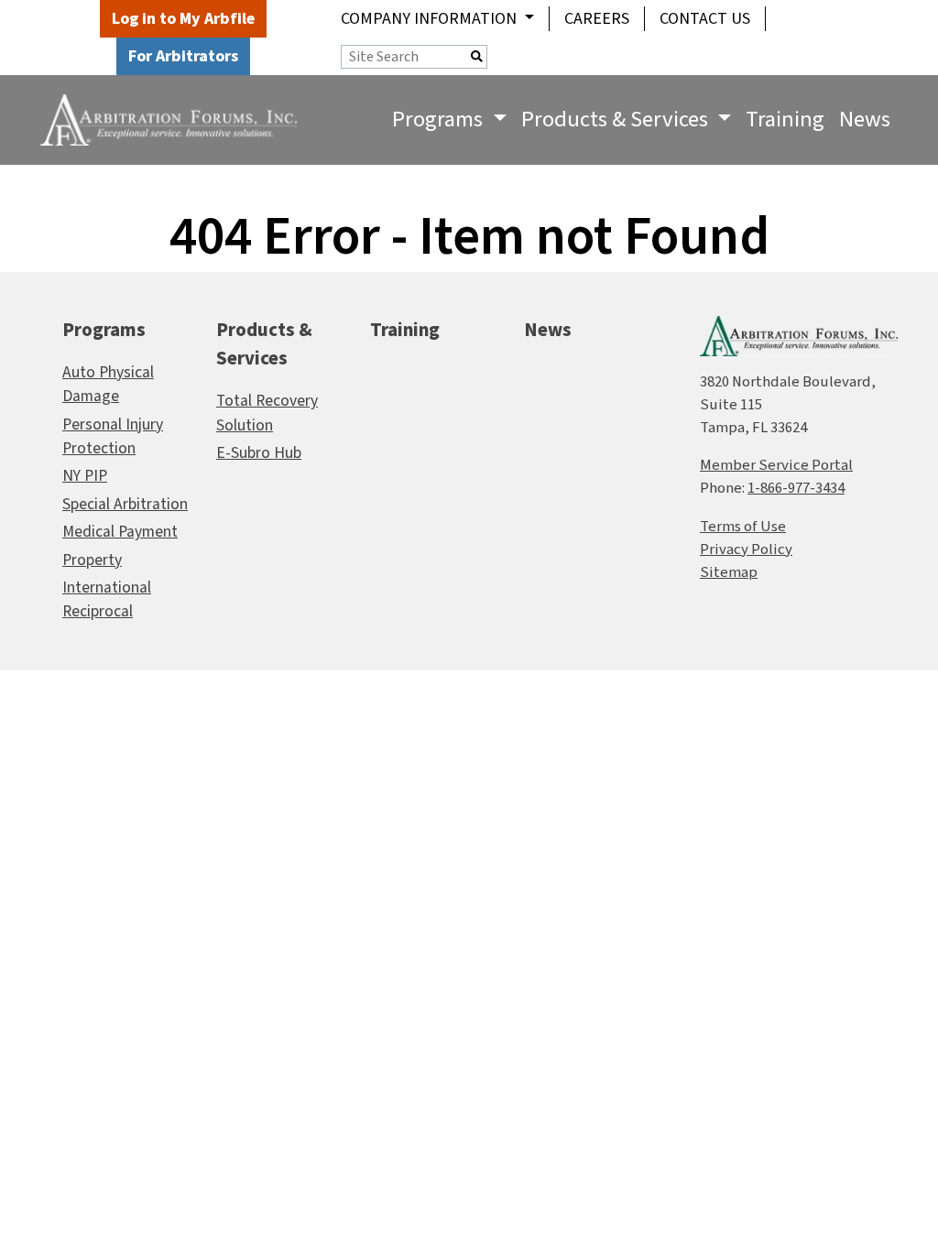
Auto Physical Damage (108, 384)
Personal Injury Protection (112, 436)
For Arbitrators (183, 56)
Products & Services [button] (617, 119)
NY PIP (84, 475)
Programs (104, 330)
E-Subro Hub (258, 452)
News (864, 119)
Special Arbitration (125, 504)
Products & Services (264, 344)
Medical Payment (120, 531)
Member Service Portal (776, 465)
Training (785, 119)
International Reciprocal (106, 599)
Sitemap (729, 572)
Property (92, 560)
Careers (596, 18)
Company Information (430, 18)
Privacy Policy (746, 549)
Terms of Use (743, 527)
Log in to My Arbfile (183, 18)
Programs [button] (439, 119)
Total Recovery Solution (267, 412)
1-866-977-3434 (796, 488)
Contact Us (705, 18)
